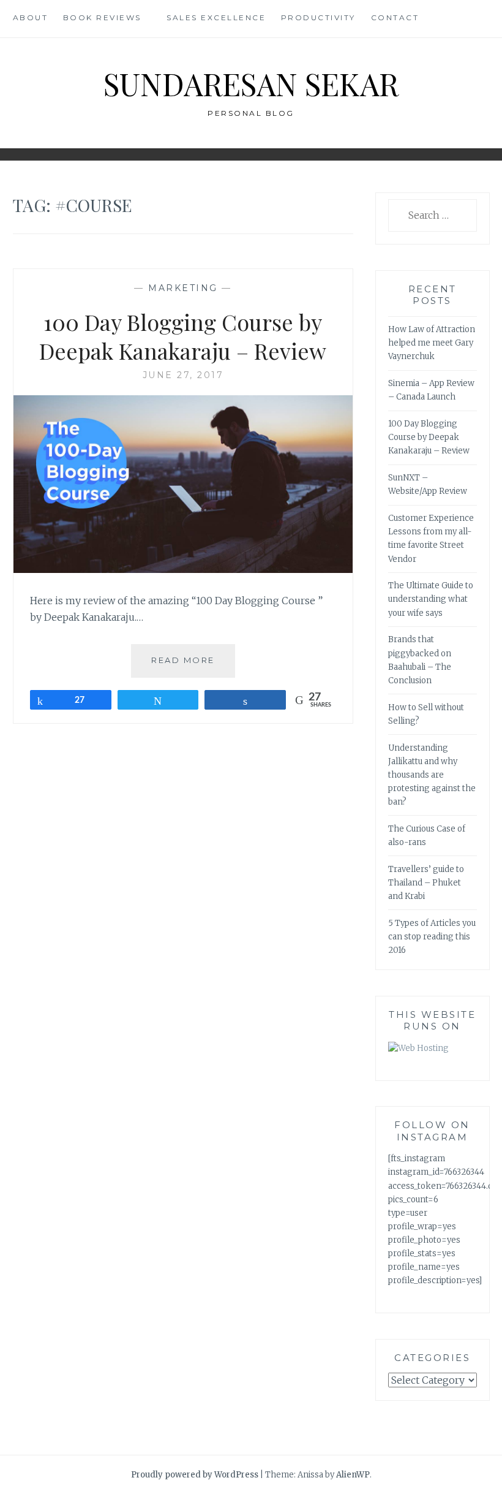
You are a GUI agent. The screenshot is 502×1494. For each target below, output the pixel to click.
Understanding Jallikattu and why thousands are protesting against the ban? (432, 775)
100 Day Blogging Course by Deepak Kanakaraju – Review (182, 336)
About (30, 17)
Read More (193, 665)
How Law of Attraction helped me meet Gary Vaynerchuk (431, 343)
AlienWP (353, 1474)
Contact (395, 17)
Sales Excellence (216, 17)
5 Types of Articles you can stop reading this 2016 (432, 936)
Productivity (318, 17)
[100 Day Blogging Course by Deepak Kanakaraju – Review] (183, 569)
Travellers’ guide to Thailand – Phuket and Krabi (426, 882)
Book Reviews (102, 17)
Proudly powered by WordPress (194, 1474)
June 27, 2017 (183, 375)
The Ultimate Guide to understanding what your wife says (430, 599)
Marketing (183, 288)
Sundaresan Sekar (251, 83)
